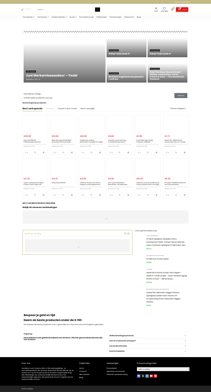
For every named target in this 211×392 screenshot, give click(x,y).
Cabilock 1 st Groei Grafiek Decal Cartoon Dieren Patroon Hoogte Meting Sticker (147, 184)
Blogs (139, 17)
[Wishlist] (164, 8)
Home (81, 368)
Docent (72, 17)
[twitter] (143, 376)
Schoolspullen (28, 17)
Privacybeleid (111, 368)
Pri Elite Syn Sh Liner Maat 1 (157, 259)
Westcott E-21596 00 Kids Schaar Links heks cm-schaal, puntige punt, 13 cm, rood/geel (175, 142)
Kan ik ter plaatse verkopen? (122, 340)
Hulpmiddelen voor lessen (155, 255)
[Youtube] (151, 376)
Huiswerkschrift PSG (59, 183)
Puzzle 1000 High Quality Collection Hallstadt (144, 141)
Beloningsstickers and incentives (157, 289)
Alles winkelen (84, 374)
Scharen (149, 269)
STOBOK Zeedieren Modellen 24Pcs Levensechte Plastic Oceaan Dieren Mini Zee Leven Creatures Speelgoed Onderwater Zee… (166, 242)
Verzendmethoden (118, 346)
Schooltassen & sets (86, 17)
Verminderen (42, 17)
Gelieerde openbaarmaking (116, 374)
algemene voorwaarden (115, 371)
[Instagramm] (147, 376)
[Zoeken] (97, 9)
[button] (147, 335)
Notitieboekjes (101, 17)
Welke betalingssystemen (121, 335)
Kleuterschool (129, 17)
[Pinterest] (155, 376)
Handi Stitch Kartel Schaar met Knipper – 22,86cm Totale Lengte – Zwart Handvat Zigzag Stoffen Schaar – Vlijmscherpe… (166, 275)
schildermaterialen (58, 17)
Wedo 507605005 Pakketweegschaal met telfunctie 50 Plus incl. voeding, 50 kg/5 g (34, 143)
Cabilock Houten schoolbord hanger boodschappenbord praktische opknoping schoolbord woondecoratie (90, 185)
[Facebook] (138, 376)
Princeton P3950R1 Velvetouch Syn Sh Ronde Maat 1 (175, 183)
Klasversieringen (116, 17)
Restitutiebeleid (117, 351)
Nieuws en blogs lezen (182, 2)
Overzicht (83, 371)
